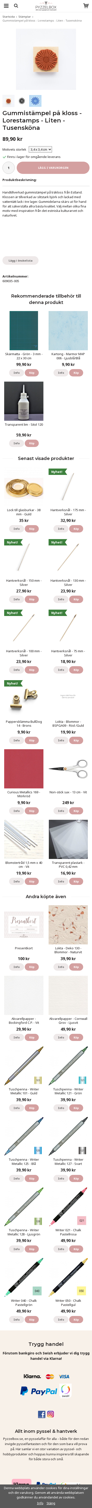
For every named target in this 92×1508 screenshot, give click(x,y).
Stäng (51, 1503)
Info (16, 372)
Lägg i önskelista (20, 260)
